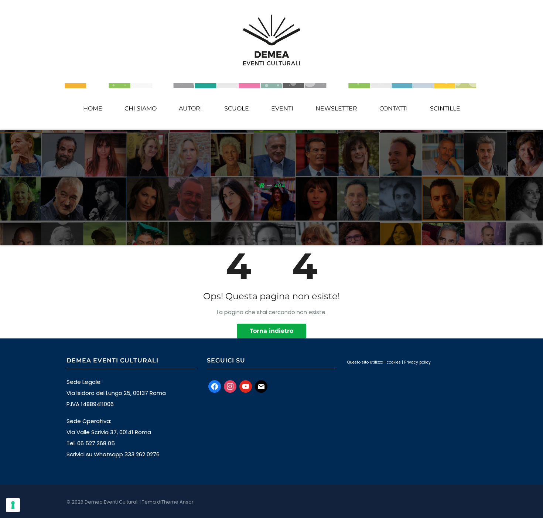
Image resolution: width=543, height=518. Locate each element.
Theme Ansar (177, 501)
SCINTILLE (445, 108)
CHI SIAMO (140, 108)
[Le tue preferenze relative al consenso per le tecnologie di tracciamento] (13, 505)
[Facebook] (214, 386)
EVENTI (282, 108)
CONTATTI (393, 108)
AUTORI (190, 108)
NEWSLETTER (336, 108)
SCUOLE (236, 108)
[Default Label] (245, 386)
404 (279, 185)
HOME (92, 108)
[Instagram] (230, 386)
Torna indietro (271, 330)
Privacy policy (417, 362)
